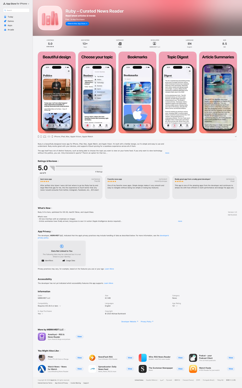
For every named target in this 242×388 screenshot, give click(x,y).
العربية (162, 380)
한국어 (198, 380)
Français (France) (188, 380)
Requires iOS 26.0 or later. (48, 306)
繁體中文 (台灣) (231, 380)
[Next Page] (239, 187)
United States (139, 380)
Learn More (109, 269)
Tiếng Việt (220, 380)
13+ (173, 306)
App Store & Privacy (61, 383)
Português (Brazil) (208, 380)
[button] (16, 17)
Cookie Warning (76, 383)
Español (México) (151, 380)
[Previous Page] (35, 187)
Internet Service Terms (45, 383)
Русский (169, 380)
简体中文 (177, 380)
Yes (39, 314)
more (167, 153)
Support (86, 383)
